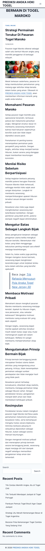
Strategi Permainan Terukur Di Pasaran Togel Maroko (19, 34)
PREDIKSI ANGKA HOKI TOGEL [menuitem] (18, 93)
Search (6, 467)
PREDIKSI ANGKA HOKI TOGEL (26, 548)
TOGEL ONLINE (10, 25)
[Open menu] (40, 3)
